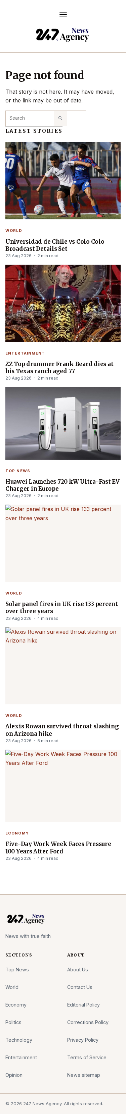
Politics (13, 1022)
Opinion (14, 1075)
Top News (17, 470)
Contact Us (79, 987)
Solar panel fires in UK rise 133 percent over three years (61, 608)
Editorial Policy (83, 1005)
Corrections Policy (88, 1022)
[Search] (60, 118)
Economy (17, 833)
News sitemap (83, 1075)
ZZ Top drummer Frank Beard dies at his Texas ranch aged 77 (59, 368)
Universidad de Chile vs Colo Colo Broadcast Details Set (54, 245)
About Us (77, 969)
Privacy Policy (82, 1040)
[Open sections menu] (63, 14)
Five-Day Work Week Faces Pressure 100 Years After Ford (58, 848)
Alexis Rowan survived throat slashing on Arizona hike (62, 730)
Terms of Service (87, 1057)
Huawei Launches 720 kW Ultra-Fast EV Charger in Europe (62, 485)
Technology (18, 1040)
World (14, 230)
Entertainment (25, 353)
